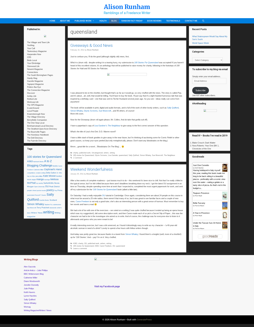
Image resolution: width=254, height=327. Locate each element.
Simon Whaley (76, 111)
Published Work (83, 21)
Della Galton (51, 173)
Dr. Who (59, 173)
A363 (75, 243)
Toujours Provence (201, 193)
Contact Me (191, 21)
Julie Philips (29, 288)
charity (75, 153)
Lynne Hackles (30, 296)
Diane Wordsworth (32, 281)
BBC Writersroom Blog (34, 274)
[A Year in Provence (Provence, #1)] (224, 219)
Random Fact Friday (131, 21)
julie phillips (39, 176)
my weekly (39, 183)
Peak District (54, 186)
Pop (55, 190)
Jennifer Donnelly (31, 285)
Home (52, 21)
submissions (57, 204)
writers (106, 153)
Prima (59, 190)
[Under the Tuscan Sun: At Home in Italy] (224, 229)
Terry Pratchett (43, 208)
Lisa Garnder (113, 155)
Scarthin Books (44, 200)
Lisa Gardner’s (107, 125)
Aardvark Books (38, 161)
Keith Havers (29, 292)
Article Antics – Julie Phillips (36, 270)
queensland (123, 155)
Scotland (53, 200)
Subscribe (200, 90)
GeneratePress (144, 319)
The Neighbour (169, 155)
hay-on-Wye (31, 176)
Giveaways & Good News (91, 45)
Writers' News (37, 213)
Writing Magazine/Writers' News (37, 310)
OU (103, 195)
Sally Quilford (173, 108)
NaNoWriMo (49, 183)
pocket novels (41, 190)
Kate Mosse (49, 176)
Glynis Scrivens (91, 111)
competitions (31, 173)
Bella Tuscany (199, 203)
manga (40, 179)
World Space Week (200, 43)
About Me (65, 21)
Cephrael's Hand (53, 169)
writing (112, 153)
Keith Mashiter (199, 168)
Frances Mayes (199, 205)
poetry (50, 190)
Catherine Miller (39, 169)
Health (103, 21)
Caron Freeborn (83, 201)
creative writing (40, 173)
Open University (39, 186)
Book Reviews (154, 21)
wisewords (53, 208)
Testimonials (173, 21)
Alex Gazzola (29, 266)
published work (85, 153)
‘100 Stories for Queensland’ (105, 189)
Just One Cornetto (201, 165)
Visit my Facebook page (107, 286)
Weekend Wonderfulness (91, 169)
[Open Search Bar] (203, 20)
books (55, 166)
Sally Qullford (29, 299)
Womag (27, 307)
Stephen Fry (49, 204)
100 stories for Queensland (83, 155)
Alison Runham (127, 7)
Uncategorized (97, 153)
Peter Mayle (198, 195)
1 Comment (77, 158)
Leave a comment (80, 248)
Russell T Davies (40, 195)
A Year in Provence (201, 213)
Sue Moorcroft (105, 111)
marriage (47, 179)
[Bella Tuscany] (224, 209)
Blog (114, 21)
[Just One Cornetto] (224, 171)
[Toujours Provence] (224, 199)
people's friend (31, 190)
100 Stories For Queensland (146, 62)
